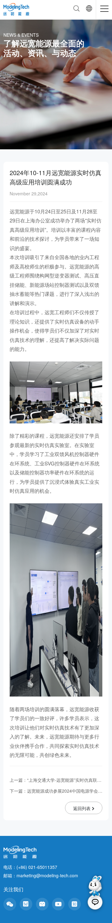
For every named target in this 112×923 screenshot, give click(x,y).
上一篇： (56, 780)
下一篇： (56, 791)
